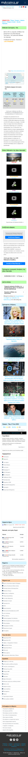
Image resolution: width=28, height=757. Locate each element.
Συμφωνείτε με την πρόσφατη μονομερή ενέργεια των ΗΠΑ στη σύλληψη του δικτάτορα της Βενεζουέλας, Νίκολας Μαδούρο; (13, 567)
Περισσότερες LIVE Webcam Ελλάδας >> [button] (15, 222)
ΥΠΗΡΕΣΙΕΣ (4, 743)
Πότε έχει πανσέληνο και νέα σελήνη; (14, 723)
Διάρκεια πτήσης (6, 686)
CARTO (6, 83)
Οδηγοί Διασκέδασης (7, 595)
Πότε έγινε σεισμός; (14, 727)
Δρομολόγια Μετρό (7, 647)
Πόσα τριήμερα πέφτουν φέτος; (14, 721)
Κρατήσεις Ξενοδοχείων (8, 593)
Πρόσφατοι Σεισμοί (7, 600)
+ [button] (7, 75)
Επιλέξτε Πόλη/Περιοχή (13, 263)
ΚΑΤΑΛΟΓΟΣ (14, 746)
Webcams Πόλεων (6, 590)
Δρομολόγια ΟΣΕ (6, 640)
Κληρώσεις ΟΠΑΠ (6, 482)
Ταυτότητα (12, 749)
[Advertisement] (14, 14)
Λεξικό (4, 694)
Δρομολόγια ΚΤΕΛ (6, 637)
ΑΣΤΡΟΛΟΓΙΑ (17, 743)
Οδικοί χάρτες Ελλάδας (14, 717)
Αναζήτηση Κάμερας (14, 237)
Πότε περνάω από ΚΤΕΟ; (14, 710)
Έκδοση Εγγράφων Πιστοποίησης (10, 618)
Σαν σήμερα (5, 462)
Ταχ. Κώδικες (5, 615)
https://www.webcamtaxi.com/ (17, 70)
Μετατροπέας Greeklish (8, 698)
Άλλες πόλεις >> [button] (21, 430)
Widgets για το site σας (7, 661)
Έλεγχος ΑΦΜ (5, 671)
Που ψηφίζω (5, 630)
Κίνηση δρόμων (6, 464)
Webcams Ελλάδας (10, 6)
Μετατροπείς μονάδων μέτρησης (10, 664)
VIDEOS (22, 745)
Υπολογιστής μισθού (7, 669)
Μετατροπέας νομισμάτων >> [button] (18, 559)
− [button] (7, 77)
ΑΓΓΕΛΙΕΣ (6, 745)
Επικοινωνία (6, 749)
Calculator (5, 676)
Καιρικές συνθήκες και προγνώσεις (14, 292)
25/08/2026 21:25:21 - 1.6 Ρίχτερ (14, 276)
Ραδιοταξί (5, 650)
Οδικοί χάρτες (6, 652)
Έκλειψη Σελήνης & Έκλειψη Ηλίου (10, 588)
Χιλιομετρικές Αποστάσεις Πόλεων (10, 655)
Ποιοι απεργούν (6, 474)
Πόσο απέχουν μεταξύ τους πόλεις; (14, 713)
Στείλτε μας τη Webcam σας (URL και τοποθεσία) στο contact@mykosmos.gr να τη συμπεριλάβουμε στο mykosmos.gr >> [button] (14, 113)
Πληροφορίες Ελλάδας (7, 625)
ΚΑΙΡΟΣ (10, 745)
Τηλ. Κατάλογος (6, 613)
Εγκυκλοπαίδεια (6, 688)
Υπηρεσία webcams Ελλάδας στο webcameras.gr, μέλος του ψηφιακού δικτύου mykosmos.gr (14, 288)
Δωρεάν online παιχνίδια (14, 730)
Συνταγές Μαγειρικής (7, 598)
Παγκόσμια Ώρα (6, 479)
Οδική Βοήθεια (6, 623)
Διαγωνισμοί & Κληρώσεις (8, 489)
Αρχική (2, 6)
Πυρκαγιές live (6, 603)
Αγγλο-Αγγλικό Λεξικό (7, 696)
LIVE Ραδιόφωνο (6, 472)
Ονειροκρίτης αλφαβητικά (14, 708)
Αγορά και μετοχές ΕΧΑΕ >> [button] (19, 527)
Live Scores (5, 467)
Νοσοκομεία (5, 456)
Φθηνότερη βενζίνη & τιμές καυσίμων (10, 620)
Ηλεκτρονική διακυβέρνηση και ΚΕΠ (10, 610)
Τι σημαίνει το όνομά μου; (14, 725)
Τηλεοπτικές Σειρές (7, 628)
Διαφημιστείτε (20, 749)
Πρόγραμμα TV (6, 469)
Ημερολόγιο (5, 674)
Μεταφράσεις (5, 691)
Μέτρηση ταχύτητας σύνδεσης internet (11, 681)
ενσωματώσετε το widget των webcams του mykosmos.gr (13, 297)
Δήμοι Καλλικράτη (6, 679)
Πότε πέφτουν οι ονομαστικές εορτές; (14, 719)
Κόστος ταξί (5, 684)
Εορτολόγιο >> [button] (22, 447)
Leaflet (6, 82)
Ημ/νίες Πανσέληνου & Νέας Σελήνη (10, 585)
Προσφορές (5, 487)
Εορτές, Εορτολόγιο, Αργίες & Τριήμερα (11, 583)
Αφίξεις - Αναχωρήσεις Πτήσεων (9, 642)
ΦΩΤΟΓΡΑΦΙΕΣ (17, 745)
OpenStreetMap (12, 82)
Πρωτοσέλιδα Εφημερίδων (8, 484)
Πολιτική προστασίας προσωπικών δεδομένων (14, 750)
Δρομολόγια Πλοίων (7, 645)
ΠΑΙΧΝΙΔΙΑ (23, 743)
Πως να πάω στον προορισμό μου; (14, 715)
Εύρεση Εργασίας (6, 608)
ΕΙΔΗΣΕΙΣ (11, 743)
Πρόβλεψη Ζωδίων (6, 477)
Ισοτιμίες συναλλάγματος (8, 666)
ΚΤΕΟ (4, 605)
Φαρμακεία (5, 459)
